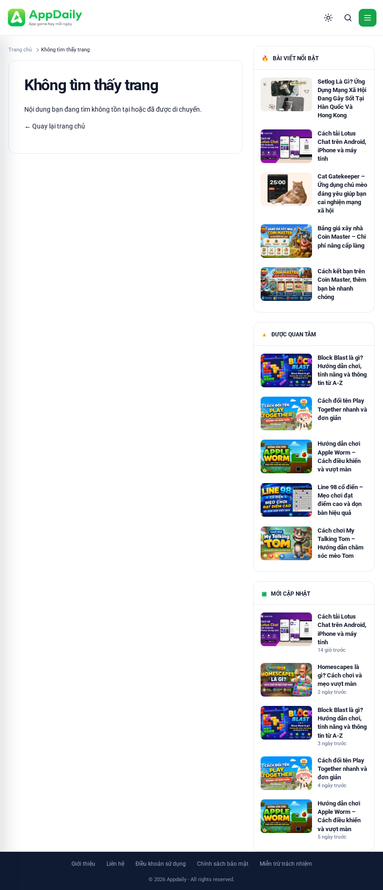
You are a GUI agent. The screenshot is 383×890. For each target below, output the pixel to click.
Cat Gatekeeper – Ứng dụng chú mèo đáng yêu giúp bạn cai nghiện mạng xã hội (342, 193)
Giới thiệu (83, 864)
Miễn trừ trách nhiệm (286, 864)
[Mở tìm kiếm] (348, 18)
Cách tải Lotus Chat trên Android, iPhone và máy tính (342, 146)
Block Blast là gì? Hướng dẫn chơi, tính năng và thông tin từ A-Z (342, 370)
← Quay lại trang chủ (54, 126)
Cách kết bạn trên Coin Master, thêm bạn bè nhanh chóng (342, 284)
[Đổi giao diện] (328, 18)
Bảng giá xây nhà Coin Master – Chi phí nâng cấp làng (342, 237)
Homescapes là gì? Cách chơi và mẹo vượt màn (340, 675)
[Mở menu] (367, 18)
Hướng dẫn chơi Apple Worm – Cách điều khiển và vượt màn (339, 456)
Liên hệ (115, 864)
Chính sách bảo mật (222, 864)
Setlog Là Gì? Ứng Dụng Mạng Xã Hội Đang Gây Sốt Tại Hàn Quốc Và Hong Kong (342, 98)
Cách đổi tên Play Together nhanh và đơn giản (342, 409)
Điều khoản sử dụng (160, 864)
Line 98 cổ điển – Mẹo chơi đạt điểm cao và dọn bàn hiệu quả (340, 500)
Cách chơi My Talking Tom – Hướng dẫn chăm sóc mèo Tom (340, 543)
